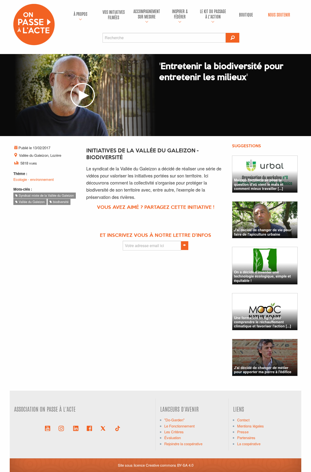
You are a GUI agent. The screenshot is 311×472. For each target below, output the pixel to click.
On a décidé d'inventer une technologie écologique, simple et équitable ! (262, 276)
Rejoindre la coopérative (183, 443)
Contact (243, 419)
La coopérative (248, 443)
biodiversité (60, 201)
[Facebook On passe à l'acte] (89, 428)
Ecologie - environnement (33, 179)
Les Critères (174, 431)
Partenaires (246, 437)
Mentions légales (250, 425)
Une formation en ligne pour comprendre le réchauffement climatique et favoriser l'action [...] (262, 322)
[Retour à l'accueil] (34, 24)
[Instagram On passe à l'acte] (62, 428)
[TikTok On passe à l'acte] (117, 428)
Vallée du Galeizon (31, 201)
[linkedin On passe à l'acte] (75, 428)
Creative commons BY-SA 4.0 (169, 465)
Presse (243, 431)
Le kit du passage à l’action (213, 14)
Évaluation (172, 437)
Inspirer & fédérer (180, 14)
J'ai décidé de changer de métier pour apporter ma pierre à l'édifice (262, 369)
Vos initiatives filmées (114, 14)
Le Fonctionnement (179, 425)
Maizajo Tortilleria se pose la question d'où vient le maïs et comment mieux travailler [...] (258, 184)
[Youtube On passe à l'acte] (47, 428)
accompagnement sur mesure (146, 14)
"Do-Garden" (174, 419)
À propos (80, 13)
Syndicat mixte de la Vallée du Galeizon (46, 195)
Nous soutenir (279, 14)
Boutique (246, 14)
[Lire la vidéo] (83, 95)
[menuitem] (80, 14)
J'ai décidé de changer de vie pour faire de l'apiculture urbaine (263, 231)
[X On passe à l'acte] (104, 428)
